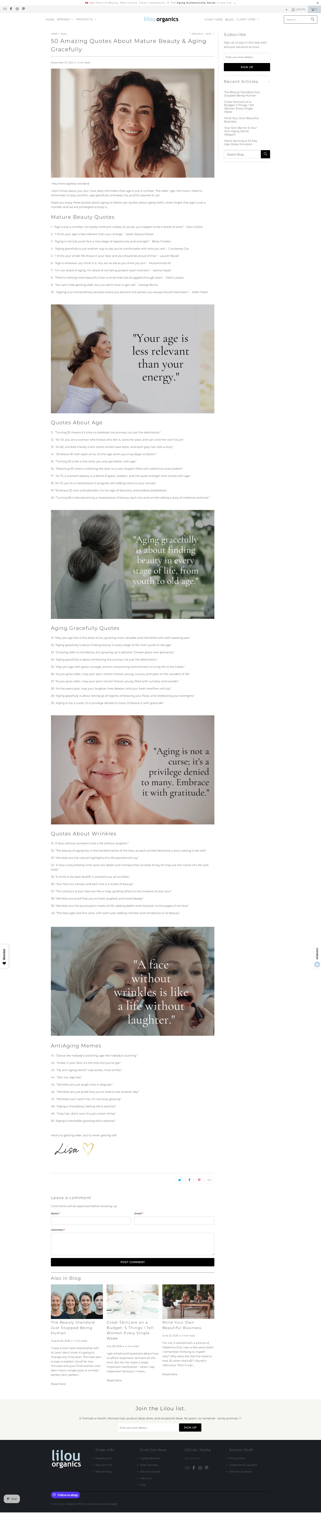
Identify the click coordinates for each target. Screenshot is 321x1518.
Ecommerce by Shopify (103, 1503)
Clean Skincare (149, 1464)
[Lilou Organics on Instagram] (17, 9)
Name (55, 1213)
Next (209, 34)
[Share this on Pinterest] (199, 1180)
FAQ (142, 1484)
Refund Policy (103, 1471)
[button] (65, 19)
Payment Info (103, 1464)
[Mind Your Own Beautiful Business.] (188, 1301)
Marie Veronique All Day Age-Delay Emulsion (240, 142)
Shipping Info (103, 1458)
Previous (197, 34)
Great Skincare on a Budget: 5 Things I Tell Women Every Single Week (239, 107)
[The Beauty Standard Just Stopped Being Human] (77, 1301)
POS (80, 1503)
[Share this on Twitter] (180, 1180)
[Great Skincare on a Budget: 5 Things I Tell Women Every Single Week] (133, 1301)
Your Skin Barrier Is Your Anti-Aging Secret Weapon (240, 131)
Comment (58, 1229)
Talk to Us (145, 1478)
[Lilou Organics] (161, 19)
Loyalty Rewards (150, 1458)
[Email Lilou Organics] (5, 9)
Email (138, 1213)
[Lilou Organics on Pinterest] (23, 9)
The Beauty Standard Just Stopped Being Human (73, 1327)
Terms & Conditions (240, 1471)
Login (300, 9)
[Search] (312, 19)
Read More (58, 1384)
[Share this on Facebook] (189, 1180)
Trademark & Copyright (243, 1464)
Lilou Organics (68, 1503)
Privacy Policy (237, 1458)
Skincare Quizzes (150, 1471)
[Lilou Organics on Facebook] (11, 9)
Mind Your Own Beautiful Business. (241, 120)
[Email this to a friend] (209, 1180)
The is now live (203, 2)
